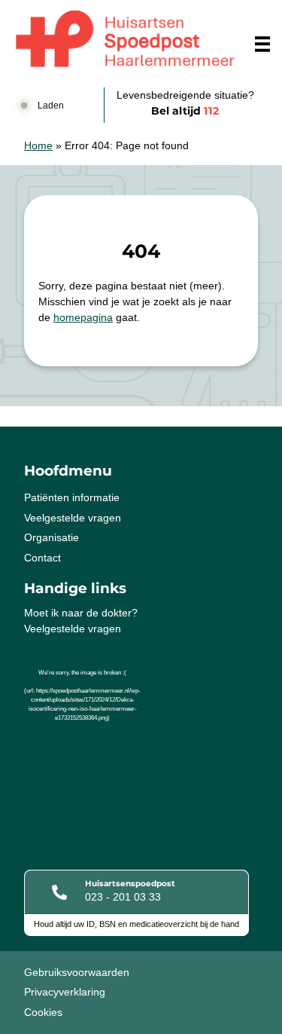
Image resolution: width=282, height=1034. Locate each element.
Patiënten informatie (72, 497)
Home (38, 145)
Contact (42, 558)
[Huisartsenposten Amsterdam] (125, 40)
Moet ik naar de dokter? (81, 613)
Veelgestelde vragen (72, 518)
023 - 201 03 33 (123, 897)
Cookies (43, 1012)
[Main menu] (262, 43)
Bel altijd (185, 111)
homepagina (83, 317)
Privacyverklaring (64, 992)
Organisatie (51, 537)
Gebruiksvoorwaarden (76, 972)
